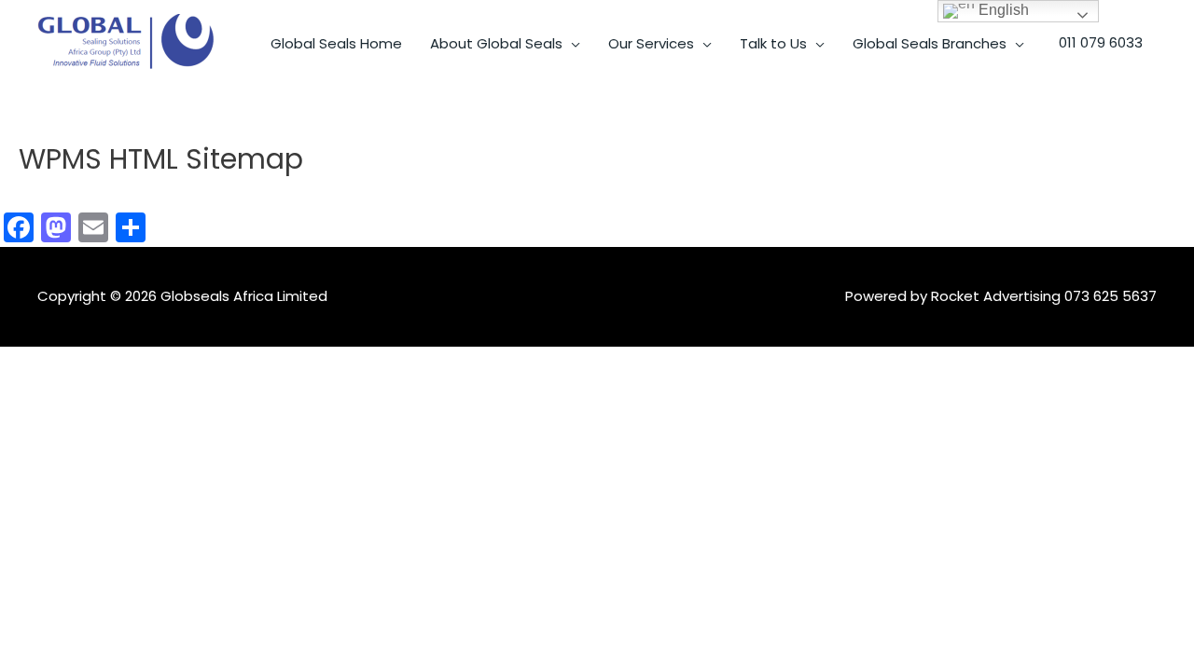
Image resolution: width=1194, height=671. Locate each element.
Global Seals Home (336, 43)
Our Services (651, 43)
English (1002, 10)
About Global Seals (496, 43)
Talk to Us (773, 43)
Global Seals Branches (930, 43)
